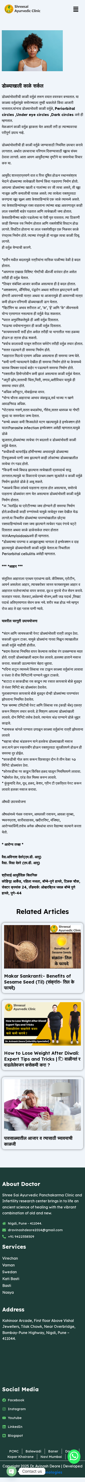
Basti (6, 1285)
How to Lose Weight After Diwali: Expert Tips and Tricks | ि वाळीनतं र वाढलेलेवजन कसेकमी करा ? (42, 1059)
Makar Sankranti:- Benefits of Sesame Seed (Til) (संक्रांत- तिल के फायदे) (39, 982)
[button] (75, 9)
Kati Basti (10, 1278)
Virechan (10, 1258)
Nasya (8, 1292)
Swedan (9, 1272)
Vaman (8, 1265)
